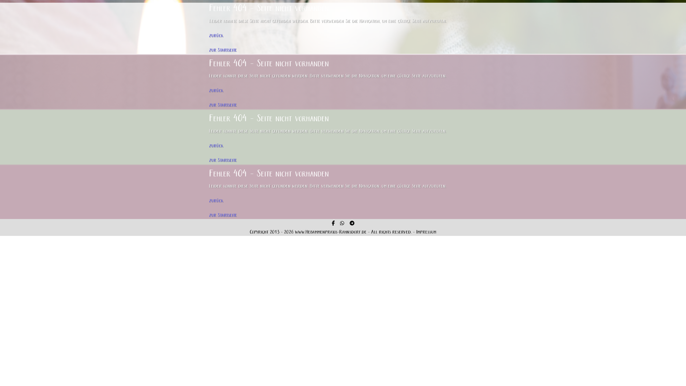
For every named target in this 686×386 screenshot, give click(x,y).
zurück (216, 36)
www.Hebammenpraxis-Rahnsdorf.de (331, 232)
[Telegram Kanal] (352, 224)
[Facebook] (333, 224)
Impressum (426, 232)
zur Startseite (223, 50)
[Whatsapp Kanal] (342, 224)
